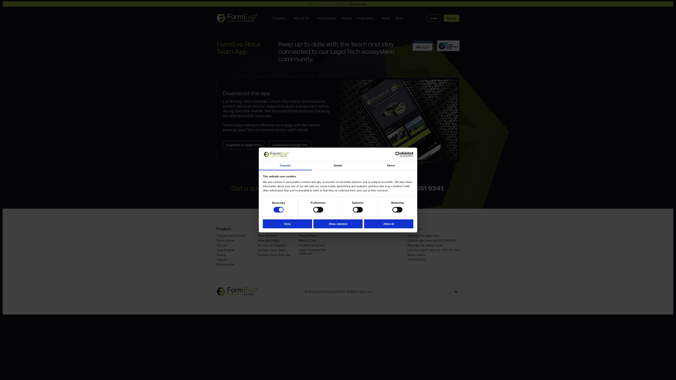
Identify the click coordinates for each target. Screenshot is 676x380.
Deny (287, 223)
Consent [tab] (285, 165)
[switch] (318, 210)
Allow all (388, 223)
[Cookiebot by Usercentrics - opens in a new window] (398, 154)
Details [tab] (338, 165)
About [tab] (391, 165)
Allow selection (338, 223)
